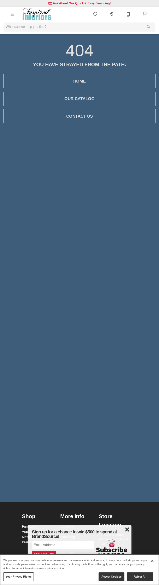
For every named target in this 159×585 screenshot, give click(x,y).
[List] (95, 14)
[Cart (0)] (145, 14)
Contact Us (79, 116)
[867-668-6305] (128, 14)
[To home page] (36, 14)
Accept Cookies (111, 576)
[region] (79, 569)
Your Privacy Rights (18, 576)
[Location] (112, 14)
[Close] (152, 560)
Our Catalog (79, 98)
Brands (27, 542)
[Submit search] (148, 27)
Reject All (140, 576)
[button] (12, 14)
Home (79, 81)
